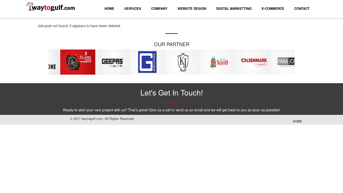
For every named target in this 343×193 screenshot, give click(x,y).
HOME (297, 121)
